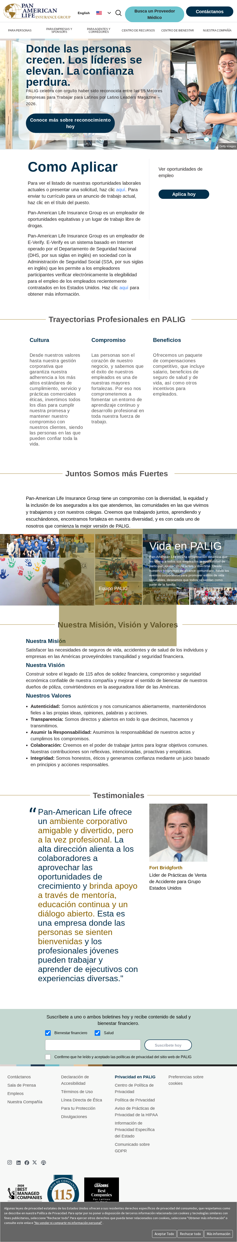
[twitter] (35, 1163)
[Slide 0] (206, 139)
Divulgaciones (74, 1116)
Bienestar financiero (70, 1033)
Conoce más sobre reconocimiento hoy (70, 123)
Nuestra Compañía (24, 1102)
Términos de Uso (77, 1091)
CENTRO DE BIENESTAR (177, 30)
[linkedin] (18, 1162)
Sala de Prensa (21, 1085)
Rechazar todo (190, 1234)
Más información (218, 1234)
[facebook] (27, 1162)
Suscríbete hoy (168, 1045)
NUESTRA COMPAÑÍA (217, 30)
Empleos (15, 1093)
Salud (109, 1033)
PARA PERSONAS (19, 30)
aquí (120, 189)
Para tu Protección (78, 1108)
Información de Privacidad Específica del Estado (135, 1129)
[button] (104, 13)
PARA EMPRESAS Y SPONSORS (59, 31)
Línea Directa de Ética (81, 1100)
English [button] (84, 13)
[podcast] (43, 1162)
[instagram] (10, 1163)
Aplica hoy (184, 194)
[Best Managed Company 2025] (26, 1197)
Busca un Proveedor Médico (154, 14)
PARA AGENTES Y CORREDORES (98, 31)
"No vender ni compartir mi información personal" (68, 1223)
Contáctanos (210, 11)
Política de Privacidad (135, 1100)
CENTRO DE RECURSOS (138, 30)
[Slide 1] (214, 139)
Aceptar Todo (164, 1234)
